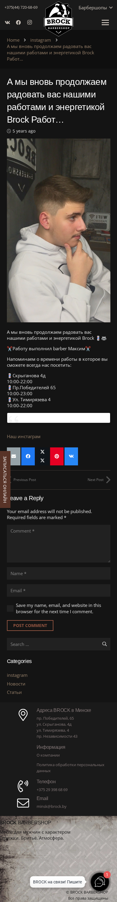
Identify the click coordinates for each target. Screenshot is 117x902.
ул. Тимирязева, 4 (53, 730)
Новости (16, 684)
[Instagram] (31, 22)
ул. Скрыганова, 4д (54, 724)
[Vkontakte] (9, 22)
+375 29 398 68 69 (52, 789)
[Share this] (28, 456)
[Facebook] (20, 22)
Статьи (14, 692)
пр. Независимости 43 (57, 736)
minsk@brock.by (52, 806)
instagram (17, 675)
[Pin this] (57, 456)
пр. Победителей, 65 (55, 718)
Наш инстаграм (23, 436)
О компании (48, 755)
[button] (109, 7)
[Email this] (13, 456)
